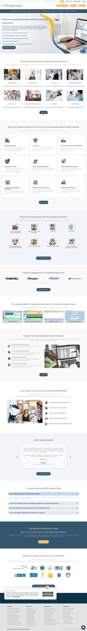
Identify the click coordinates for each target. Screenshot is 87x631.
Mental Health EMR (48, 612)
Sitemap (23, 629)
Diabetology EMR (30, 619)
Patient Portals (46, 11)
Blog (8, 629)
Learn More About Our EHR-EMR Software (43, 586)
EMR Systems (22, 11)
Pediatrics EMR (66, 611)
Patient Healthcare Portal (12, 619)
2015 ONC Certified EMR (12, 612)
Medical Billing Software (34, 11)
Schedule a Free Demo (9, 47)
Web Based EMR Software (13, 608)
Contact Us (74, 11)
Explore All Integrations (43, 289)
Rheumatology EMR (67, 616)
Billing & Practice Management (14, 622)
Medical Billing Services (12, 615)
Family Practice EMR (30, 624)
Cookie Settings (47, 595)
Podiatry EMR (66, 614)
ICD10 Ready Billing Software (13, 623)
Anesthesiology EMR (30, 611)
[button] (17, 457)
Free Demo (73, 5)
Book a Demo (43, 202)
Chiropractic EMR (30, 616)
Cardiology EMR (29, 615)
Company (67, 11)
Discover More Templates (43, 258)
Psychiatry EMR (66, 615)
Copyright (12, 629)
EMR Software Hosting (12, 618)
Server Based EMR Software (13, 609)
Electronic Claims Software (13, 616)
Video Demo (82, 5)
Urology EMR (66, 620)
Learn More (43, 112)
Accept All (48, 593)
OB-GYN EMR (47, 618)
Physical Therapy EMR (68, 612)
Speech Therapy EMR (68, 619)
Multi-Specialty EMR (48, 614)
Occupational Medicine (49, 619)
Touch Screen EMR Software (13, 611)
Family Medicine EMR (31, 623)
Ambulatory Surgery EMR (31, 609)
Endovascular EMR (30, 622)
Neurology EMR (47, 615)
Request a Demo (44, 541)
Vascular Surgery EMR (68, 623)
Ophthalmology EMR (49, 622)
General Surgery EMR (49, 608)
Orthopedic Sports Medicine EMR (52, 623)
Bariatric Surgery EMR (31, 612)
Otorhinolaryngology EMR (69, 608)
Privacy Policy (17, 629)
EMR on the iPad (11, 614)
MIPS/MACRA (60, 11)
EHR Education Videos (62, 5)
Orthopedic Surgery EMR (50, 624)
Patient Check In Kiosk (12, 620)
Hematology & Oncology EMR (51, 609)
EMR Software (14, 11)
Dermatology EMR (30, 618)
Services (54, 11)
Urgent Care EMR (67, 622)
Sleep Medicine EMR (68, 618)
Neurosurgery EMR (48, 616)
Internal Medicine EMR (49, 611)
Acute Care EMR (29, 608)
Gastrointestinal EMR (30, 626)
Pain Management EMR (68, 609)
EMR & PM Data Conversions (13, 624)
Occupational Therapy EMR (50, 620)
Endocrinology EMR (30, 620)
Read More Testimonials (43, 473)
